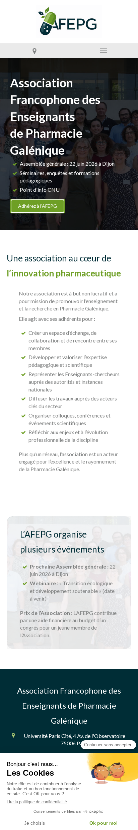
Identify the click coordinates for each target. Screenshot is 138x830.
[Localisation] (34, 50)
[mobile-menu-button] (103, 50)
